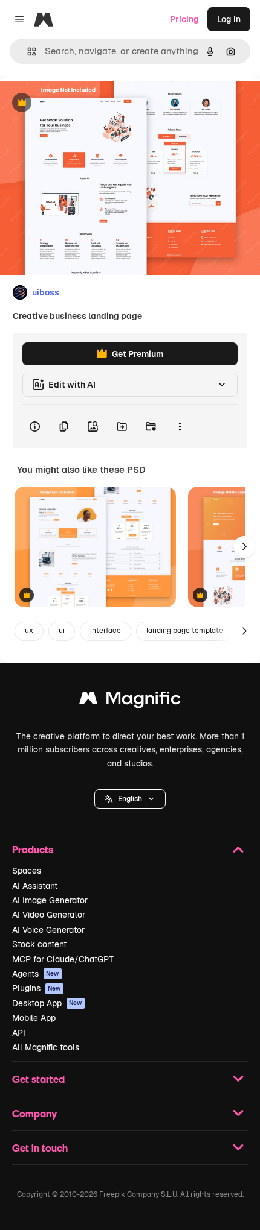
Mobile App (34, 1017)
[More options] (179, 426)
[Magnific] (130, 701)
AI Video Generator (48, 914)
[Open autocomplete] (27, 51)
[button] (130, 799)
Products (32, 849)
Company (34, 1113)
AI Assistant (34, 885)
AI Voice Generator (48, 929)
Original (77, 103)
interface (105, 631)
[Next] (244, 547)
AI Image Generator (50, 900)
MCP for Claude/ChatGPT (63, 959)
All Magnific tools (45, 1047)
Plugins (36, 988)
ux (29, 631)
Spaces (26, 870)
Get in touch (40, 1147)
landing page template (184, 631)
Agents (35, 973)
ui (62, 631)
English (130, 799)
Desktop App (47, 1003)
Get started (38, 1079)
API (18, 1032)
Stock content (39, 944)
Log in (229, 19)
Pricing (184, 19)
